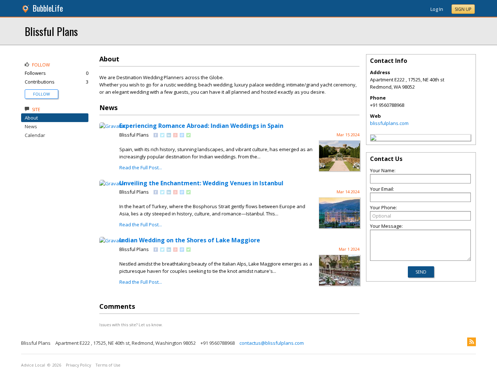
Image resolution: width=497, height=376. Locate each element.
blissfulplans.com (389, 123)
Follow (41, 94)
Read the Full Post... (140, 167)
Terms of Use (108, 365)
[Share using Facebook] (156, 135)
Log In (436, 9)
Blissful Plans (51, 31)
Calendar (35, 135)
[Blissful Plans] (373, 139)
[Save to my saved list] (188, 135)
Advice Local (33, 365)
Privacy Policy (78, 365)
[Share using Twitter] (162, 135)
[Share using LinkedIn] (169, 135)
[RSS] (471, 341)
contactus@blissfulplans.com (271, 343)
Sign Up (463, 9)
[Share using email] (182, 135)
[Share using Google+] (175, 135)
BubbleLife (48, 8)
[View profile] (112, 126)
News (31, 126)
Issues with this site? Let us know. (131, 324)
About (31, 117)
